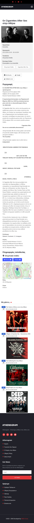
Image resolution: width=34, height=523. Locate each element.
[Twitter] (15, 2)
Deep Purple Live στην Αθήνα (14, 387)
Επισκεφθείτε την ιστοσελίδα (10, 63)
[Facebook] (12, 2)
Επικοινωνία (7, 503)
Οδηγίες (17, 259)
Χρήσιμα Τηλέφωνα (9, 487)
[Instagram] (21, 2)
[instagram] (7, 434)
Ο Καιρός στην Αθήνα (10, 450)
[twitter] (11, 434)
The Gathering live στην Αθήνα (14, 360)
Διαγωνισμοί (7, 456)
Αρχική (6, 444)
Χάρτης (7, 259)
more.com (8, 105)
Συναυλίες (5, 47)
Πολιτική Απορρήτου (9, 500)
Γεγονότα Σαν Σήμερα (10, 447)
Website (5, 236)
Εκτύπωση (8, 75)
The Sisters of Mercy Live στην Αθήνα (16, 307)
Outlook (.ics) (9, 79)
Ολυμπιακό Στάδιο (9, 67)
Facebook (10, 236)
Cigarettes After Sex (23, 67)
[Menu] (32, 7)
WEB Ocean (24, 518)
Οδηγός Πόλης (8, 453)
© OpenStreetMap (27, 278)
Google (18, 75)
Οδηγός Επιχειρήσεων (10, 490)
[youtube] (15, 434)
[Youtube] (18, 2)
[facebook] (3, 434)
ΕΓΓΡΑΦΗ (17, 477)
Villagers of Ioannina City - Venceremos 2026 (18, 334)
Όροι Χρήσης (7, 497)
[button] (17, 269)
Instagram (19, 236)
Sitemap (6, 493)
